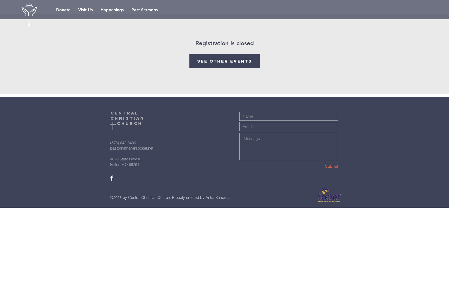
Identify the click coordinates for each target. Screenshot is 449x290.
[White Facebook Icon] (29, 24)
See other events (224, 61)
